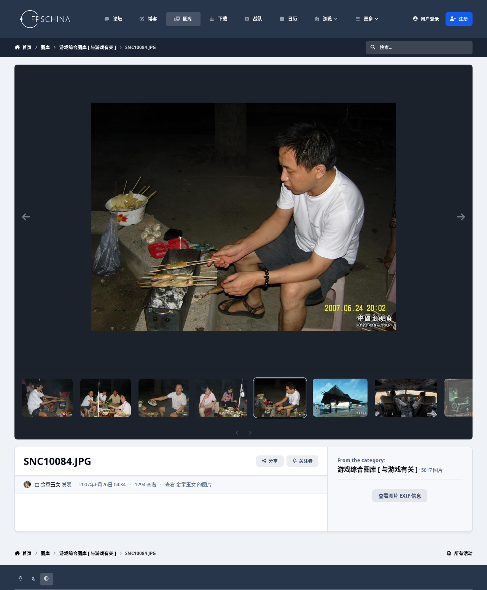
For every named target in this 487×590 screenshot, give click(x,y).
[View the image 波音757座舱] (406, 398)
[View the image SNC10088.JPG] (163, 398)
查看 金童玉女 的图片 (188, 484)
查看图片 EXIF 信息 (400, 495)
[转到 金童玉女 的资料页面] (27, 484)
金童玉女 (50, 484)
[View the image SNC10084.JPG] (280, 398)
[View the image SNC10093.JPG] (105, 398)
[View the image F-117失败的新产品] (340, 398)
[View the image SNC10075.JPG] (47, 398)
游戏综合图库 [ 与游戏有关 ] (377, 469)
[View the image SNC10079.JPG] (221, 398)
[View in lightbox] (243, 217)
